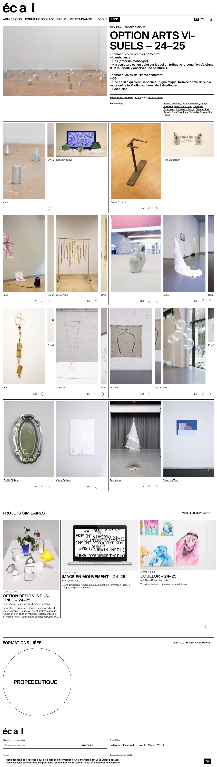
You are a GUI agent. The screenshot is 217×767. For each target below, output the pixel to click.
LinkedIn (141, 745)
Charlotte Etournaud (57, 295)
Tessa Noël (195, 112)
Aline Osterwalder (56, 387)
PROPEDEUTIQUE (135, 27)
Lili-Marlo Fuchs (185, 109)
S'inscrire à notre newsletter (14, 740)
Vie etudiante (81, 19)
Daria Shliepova (190, 103)
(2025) (137, 97)
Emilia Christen (171, 103)
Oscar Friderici (117, 202)
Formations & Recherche (46, 19)
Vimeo (151, 745)
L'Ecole (101, 19)
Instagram (115, 745)
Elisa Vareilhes (180, 112)
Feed (114, 19)
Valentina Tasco (171, 480)
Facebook (129, 745)
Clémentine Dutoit (110, 387)
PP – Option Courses (121, 97)
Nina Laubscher (183, 106)
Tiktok (160, 745)
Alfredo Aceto (155, 97)
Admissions (12, 19)
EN (202, 19)
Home (18, 8)
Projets (115, 27)
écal (13, 731)
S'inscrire (86, 745)
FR (196, 19)
